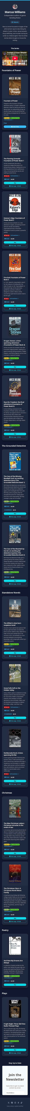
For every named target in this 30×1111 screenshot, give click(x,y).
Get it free (16, 126)
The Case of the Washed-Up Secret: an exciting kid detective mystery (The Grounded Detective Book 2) (14, 552)
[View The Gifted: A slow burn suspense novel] (15, 608)
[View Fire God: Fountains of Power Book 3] (15, 263)
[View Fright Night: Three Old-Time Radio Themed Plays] (15, 1009)
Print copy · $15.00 (16, 186)
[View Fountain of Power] (15, 86)
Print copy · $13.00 (16, 656)
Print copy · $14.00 (16, 721)
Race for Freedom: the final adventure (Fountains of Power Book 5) (14, 404)
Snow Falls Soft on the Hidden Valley (12, 689)
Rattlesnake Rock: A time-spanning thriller (13, 754)
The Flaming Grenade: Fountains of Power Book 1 (14, 160)
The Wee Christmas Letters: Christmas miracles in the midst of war (14, 825)
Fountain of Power (11, 101)
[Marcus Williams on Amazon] (18, 1103)
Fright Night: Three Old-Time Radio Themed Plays (14, 1025)
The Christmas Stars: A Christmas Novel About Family (12, 890)
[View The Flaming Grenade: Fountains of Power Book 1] (15, 144)
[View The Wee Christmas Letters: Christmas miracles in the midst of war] (15, 808)
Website (15, 22)
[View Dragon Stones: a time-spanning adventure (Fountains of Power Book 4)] (15, 326)
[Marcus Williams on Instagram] (15, 1103)
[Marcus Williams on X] (9, 1103)
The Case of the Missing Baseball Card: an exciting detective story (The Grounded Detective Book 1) (14, 479)
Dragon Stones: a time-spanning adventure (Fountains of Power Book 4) (14, 343)
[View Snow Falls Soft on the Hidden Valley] (15, 673)
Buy (15, 183)
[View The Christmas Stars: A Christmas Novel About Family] (15, 874)
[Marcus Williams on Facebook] (12, 1103)
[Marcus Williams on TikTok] (21, 1103)
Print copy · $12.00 (16, 517)
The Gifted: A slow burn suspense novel (12, 624)
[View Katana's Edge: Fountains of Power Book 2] (15, 203)
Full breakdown (8, 119)
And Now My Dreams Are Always (13, 961)
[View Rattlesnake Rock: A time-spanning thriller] (15, 738)
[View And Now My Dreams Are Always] (15, 946)
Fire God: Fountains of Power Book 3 (15, 278)
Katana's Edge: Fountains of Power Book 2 (14, 219)
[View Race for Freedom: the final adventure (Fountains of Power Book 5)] (15, 387)
